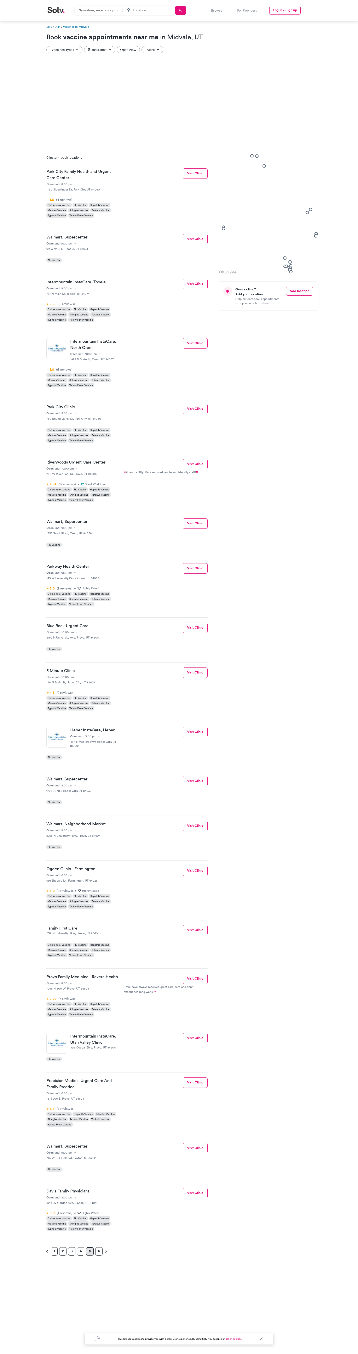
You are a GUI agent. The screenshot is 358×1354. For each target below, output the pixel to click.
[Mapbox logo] (228, 272)
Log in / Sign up (285, 10)
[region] (270, 214)
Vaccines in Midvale (76, 27)
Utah (57, 27)
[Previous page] (47, 1251)
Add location (299, 291)
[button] (307, 212)
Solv (49, 27)
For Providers (247, 10)
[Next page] (105, 1251)
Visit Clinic (195, 173)
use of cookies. (233, 1339)
